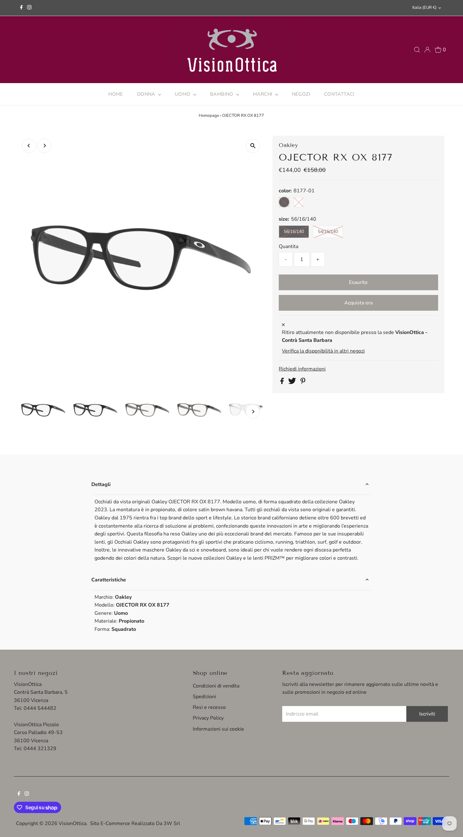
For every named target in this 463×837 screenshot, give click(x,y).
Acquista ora (358, 302)
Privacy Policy (208, 718)
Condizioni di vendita (216, 685)
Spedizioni (204, 696)
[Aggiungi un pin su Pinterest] (303, 382)
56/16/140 (294, 232)
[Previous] (29, 146)
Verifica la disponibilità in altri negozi (323, 351)
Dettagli (101, 484)
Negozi (301, 94)
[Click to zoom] (253, 146)
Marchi (263, 94)
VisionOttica (72, 823)
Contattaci (339, 94)
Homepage (209, 115)
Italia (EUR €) (424, 7)
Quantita (288, 246)
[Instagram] (29, 7)
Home (115, 94)
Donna (147, 94)
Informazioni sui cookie (218, 729)
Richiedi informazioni (302, 368)
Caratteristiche (108, 579)
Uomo (183, 94)
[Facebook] (21, 7)
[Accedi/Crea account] (427, 50)
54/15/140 (328, 232)
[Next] (44, 146)
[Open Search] (417, 50)
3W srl (171, 823)
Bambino (222, 94)
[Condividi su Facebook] (282, 382)
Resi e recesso (209, 707)
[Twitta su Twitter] (292, 382)
